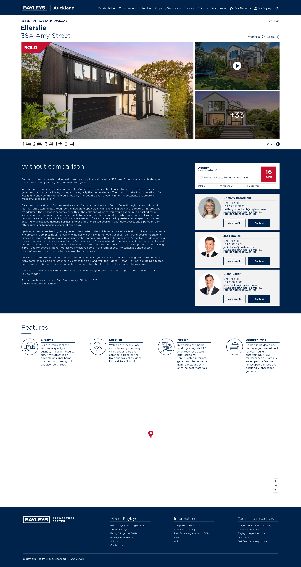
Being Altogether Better (124, 533)
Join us (114, 541)
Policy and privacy (184, 529)
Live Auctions (246, 537)
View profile (234, 223)
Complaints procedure (187, 525)
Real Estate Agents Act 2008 (191, 533)
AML (176, 541)
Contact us (116, 545)
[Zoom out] (275, 485)
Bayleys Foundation (122, 537)
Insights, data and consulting (254, 525)
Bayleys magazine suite (251, 533)
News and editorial (248, 529)
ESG (176, 537)
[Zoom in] (275, 481)
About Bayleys (119, 529)
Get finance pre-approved (253, 541)
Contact (259, 223)
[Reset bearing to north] (275, 490)
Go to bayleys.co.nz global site (128, 525)
